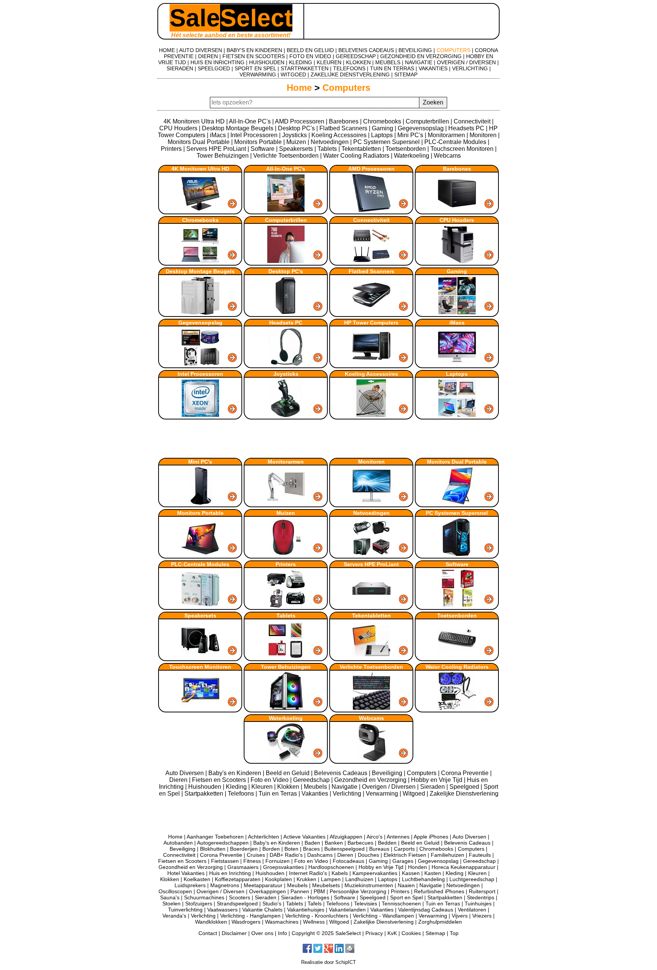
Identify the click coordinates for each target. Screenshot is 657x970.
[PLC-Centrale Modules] (201, 605)
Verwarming (383, 793)
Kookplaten (278, 879)
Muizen (296, 142)
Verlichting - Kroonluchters (316, 916)
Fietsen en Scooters (220, 780)
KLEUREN (329, 62)
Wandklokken (211, 922)
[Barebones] (457, 210)
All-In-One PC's (250, 121)
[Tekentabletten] (372, 657)
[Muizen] (286, 554)
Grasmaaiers (243, 867)
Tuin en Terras (278, 793)
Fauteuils (480, 855)
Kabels (340, 873)
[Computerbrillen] (286, 261)
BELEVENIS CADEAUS (366, 50)
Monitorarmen (446, 135)
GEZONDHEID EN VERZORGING (421, 56)
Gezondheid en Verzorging (371, 780)
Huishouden (205, 786)
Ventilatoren (472, 910)
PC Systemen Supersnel (386, 142)
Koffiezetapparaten (237, 879)
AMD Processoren (299, 121)
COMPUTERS (453, 50)
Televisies (365, 903)
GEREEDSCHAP (356, 56)
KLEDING (300, 62)
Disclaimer (234, 933)
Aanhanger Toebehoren (215, 837)
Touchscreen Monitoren (462, 149)
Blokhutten (212, 849)
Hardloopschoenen (331, 867)
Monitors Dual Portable (199, 142)
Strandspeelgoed (237, 903)
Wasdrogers (246, 922)
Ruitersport (482, 891)
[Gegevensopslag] (201, 364)
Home (299, 87)
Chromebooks (382, 121)
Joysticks (294, 135)
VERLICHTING (470, 68)
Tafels (315, 903)
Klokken (289, 786)
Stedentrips (480, 897)
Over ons (262, 933)
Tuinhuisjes (478, 903)
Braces (311, 849)
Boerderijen (244, 849)
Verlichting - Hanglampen (250, 916)
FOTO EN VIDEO (310, 56)
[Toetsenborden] (457, 657)
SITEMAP (405, 74)
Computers (346, 87)
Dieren (179, 780)
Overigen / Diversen (389, 786)
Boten (291, 849)
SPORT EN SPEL (255, 68)
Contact (207, 933)
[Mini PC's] (201, 503)
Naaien (406, 885)
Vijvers (460, 916)
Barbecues (360, 843)
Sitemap (435, 933)
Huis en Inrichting (230, 873)
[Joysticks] (286, 415)
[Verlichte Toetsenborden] (372, 708)
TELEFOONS (349, 68)
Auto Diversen (185, 773)
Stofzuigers (198, 903)
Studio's (271, 903)
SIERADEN (180, 68)
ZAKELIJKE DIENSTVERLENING (350, 74)
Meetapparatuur (263, 885)
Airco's (374, 837)
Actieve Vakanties (304, 837)
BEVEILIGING (415, 50)
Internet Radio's (308, 873)
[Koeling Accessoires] (372, 415)
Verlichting (348, 793)
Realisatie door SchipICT (328, 962)
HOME (167, 50)
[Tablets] (286, 657)
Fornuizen (277, 861)
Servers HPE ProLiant (216, 149)
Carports (404, 849)
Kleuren (262, 786)
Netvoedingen (330, 142)
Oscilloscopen (175, 891)
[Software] (457, 605)
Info (282, 933)
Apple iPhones (431, 837)
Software (263, 149)
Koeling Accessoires (339, 135)
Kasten (432, 873)
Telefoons (242, 793)
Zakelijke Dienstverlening (464, 793)
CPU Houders (178, 128)
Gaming (382, 128)
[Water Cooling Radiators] (457, 708)
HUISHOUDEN (266, 62)
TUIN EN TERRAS (392, 68)
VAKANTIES (433, 68)
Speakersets (296, 149)
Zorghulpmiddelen (440, 922)
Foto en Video (270, 780)
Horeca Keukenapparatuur (463, 867)
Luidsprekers (190, 885)
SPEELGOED (214, 68)
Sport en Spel (406, 897)
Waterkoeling (411, 155)
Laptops (382, 135)
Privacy (374, 933)
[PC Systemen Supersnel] (457, 554)
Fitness (252, 861)
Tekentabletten (361, 149)
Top (454, 933)
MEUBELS (387, 62)
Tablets (327, 149)
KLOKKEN (358, 62)
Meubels (316, 786)
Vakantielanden (347, 910)
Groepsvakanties (283, 867)
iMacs (218, 135)
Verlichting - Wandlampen (383, 916)
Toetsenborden (406, 149)
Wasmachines (281, 922)
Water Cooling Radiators (356, 155)
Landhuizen (359, 879)
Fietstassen (225, 861)
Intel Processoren (254, 135)
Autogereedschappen (223, 843)
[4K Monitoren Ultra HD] (201, 210)
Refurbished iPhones (439, 891)
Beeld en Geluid (288, 773)
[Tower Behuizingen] (286, 708)
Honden (417, 867)
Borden (271, 849)
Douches (368, 855)
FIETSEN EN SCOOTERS (253, 56)
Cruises (256, 855)
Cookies (411, 933)
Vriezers (482, 916)
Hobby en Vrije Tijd (437, 780)
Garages (402, 861)
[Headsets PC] (286, 364)
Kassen (411, 873)
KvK (392, 933)
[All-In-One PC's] (286, 210)
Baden (312, 843)
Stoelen (171, 903)
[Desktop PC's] (286, 312)
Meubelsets (326, 885)
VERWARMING (258, 74)
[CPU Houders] (457, 261)
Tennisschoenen (401, 903)
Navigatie (345, 786)
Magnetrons (224, 885)
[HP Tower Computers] (372, 364)
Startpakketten (204, 793)
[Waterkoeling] (286, 759)
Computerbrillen (427, 121)
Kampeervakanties (374, 873)
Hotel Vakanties (186, 873)
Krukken (306, 879)
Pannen (299, 891)
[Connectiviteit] (372, 261)
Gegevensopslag (421, 128)
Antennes (398, 837)
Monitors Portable (258, 142)
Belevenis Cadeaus (341, 773)
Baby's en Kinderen (235, 773)
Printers (171, 149)
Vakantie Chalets (262, 910)
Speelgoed (465, 786)
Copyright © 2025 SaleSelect (326, 933)
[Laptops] (457, 415)
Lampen (331, 879)
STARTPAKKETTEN (304, 68)
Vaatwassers (222, 910)
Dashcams (320, 855)
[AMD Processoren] (372, 210)
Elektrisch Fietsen (405, 855)
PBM (319, 891)
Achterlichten (263, 837)
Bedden (387, 843)
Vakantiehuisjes (305, 910)
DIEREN (208, 56)
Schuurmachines (204, 897)
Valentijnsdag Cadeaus (425, 910)
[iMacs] (457, 364)
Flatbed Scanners (343, 128)
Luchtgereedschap (471, 879)
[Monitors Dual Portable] (457, 503)
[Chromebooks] (201, 261)
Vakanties (316, 793)
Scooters (239, 897)
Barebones (344, 121)
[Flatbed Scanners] (372, 312)
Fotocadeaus (348, 861)
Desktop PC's (296, 128)
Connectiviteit (472, 121)
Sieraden (433, 786)
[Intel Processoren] (201, 415)
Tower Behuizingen (223, 155)
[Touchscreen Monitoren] (201, 708)
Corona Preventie (465, 773)
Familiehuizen (447, 855)
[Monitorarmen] (286, 503)
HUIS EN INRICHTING (217, 62)
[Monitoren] (372, 503)
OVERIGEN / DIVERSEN (466, 62)
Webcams (447, 155)
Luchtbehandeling (423, 879)
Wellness (314, 922)
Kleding (237, 786)
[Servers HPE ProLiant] (372, 605)
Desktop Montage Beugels (237, 128)
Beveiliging (388, 773)
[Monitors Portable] (201, 554)
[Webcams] (371, 759)
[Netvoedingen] (372, 554)
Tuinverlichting (185, 910)
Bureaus (379, 849)
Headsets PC (466, 128)
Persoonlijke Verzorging (358, 891)
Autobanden (178, 843)
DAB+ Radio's (286, 855)
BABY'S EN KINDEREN (254, 50)
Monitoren (483, 135)
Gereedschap (312, 780)
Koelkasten (197, 879)
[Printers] (286, 605)
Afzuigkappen (346, 837)
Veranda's (174, 916)
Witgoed (415, 793)
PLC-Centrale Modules (455, 142)
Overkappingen (267, 891)
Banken (334, 843)
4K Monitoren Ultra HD (194, 121)
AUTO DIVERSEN (200, 50)
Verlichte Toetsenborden (286, 155)
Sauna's (169, 897)
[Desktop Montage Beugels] (201, 312)
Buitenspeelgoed (344, 849)
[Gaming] (457, 312)
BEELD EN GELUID (310, 50)
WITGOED (293, 74)
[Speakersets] (201, 657)
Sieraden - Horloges (305, 897)
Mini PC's (410, 135)
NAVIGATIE (418, 62)
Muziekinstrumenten (368, 885)
